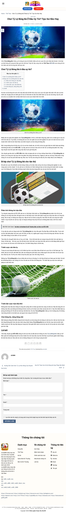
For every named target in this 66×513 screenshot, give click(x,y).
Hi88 (22, 507)
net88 (32, 508)
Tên (4, 394)
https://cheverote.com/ (32, 493)
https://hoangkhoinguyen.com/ (11, 507)
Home (3, 13)
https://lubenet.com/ (7, 495)
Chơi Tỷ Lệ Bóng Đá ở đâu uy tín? (11, 76)
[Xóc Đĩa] (33, 4)
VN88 (30, 507)
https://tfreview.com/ (7, 493)
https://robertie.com (38, 507)
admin (40, 23)
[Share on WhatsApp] (25, 343)
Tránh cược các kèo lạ (11, 82)
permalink (44, 349)
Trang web (6, 409)
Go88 (5, 487)
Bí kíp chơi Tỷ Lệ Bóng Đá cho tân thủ (12, 78)
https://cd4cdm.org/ (20, 493)
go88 (2, 497)
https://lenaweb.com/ (44, 495)
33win (49, 508)
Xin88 (8, 487)
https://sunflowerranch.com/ (55, 507)
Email (5, 402)
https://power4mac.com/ (22, 508)
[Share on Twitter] (31, 343)
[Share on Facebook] (28, 343)
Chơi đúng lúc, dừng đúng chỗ (13, 86)
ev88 (12, 487)
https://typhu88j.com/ (32, 495)
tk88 (12, 483)
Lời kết (4, 88)
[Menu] (3, 3)
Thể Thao (8, 13)
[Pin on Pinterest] (37, 343)
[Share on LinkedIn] (40, 343)
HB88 (26, 507)
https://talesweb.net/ (57, 495)
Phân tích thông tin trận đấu (12, 80)
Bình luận (6, 381)
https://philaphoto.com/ (46, 493)
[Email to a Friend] (34, 343)
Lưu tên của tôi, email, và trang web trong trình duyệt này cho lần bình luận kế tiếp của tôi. (31, 417)
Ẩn (17, 73)
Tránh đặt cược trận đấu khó (12, 84)
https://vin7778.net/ (19, 495)
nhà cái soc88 (39, 508)
